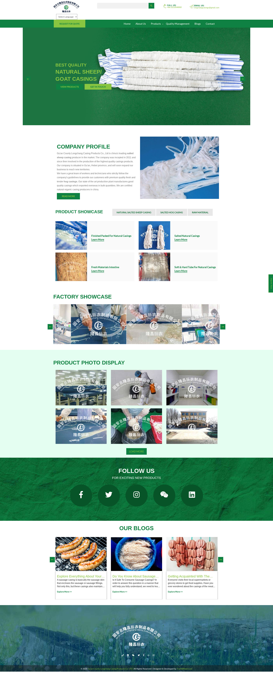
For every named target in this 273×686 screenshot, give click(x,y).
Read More (68, 196)
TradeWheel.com (184, 668)
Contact (210, 23)
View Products (69, 86)
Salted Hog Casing (171, 212)
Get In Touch (98, 86)
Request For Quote (69, 24)
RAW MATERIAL (200, 212)
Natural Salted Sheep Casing (134, 212)
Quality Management (178, 23)
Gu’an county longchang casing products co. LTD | (110, 668)
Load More (136, 451)
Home (127, 23)
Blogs (198, 23)
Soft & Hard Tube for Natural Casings (195, 267)
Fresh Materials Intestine (105, 267)
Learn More (97, 239)
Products (156, 23)
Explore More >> (64, 591)
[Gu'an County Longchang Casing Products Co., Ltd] (73, 6)
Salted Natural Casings (187, 235)
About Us (141, 23)
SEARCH (151, 6)
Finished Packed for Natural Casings (111, 235)
